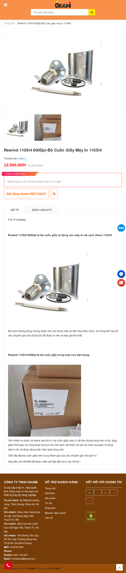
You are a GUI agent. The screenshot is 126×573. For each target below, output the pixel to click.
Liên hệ (49, 517)
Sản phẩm (50, 498)
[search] (91, 12)
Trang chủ (50, 488)
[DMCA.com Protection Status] (91, 515)
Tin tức (48, 503)
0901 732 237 (20, 554)
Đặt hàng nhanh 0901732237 (26, 194)
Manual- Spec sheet (55, 512)
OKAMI (55, 568)
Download (50, 508)
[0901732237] (8, 566)
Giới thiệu (50, 493)
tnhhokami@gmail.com (23, 558)
